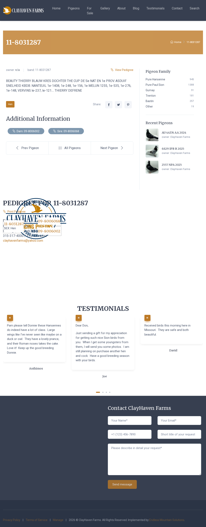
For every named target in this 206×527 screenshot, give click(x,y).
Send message (122, 484)
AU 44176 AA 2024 (174, 132)
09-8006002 (49, 231)
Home (56, 8)
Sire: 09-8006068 (68, 131)
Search (194, 8)
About (121, 8)
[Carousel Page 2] (102, 392)
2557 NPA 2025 (172, 165)
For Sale (90, 10)
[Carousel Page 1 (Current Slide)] (98, 392)
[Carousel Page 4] (109, 392)
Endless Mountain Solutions (166, 520)
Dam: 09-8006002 (27, 131)
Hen (10, 104)
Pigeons (74, 8)
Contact (177, 8)
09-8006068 (49, 221)
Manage (58, 520)
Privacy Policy (11, 520)
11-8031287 (14, 224)
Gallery (105, 8)
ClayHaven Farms (180, 136)
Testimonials (155, 8)
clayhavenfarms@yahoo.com (23, 241)
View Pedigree (124, 70)
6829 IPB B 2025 (173, 148)
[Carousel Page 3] (106, 392)
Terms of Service (36, 520)
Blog (136, 8)
